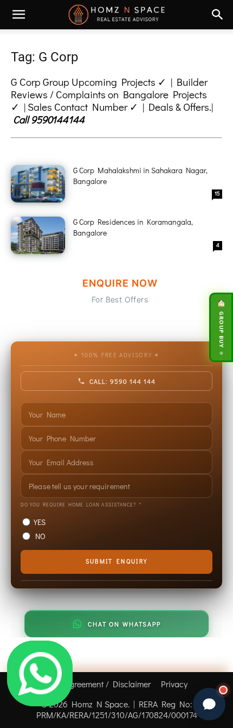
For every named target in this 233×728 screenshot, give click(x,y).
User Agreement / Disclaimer (98, 684)
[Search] (218, 14)
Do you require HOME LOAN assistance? (78, 505)
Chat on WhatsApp (124, 624)
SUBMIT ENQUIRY (116, 561)
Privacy (174, 684)
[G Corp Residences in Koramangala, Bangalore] (38, 235)
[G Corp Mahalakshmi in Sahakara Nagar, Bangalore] (38, 183)
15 (217, 193)
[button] (18, 14)
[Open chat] (209, 704)
